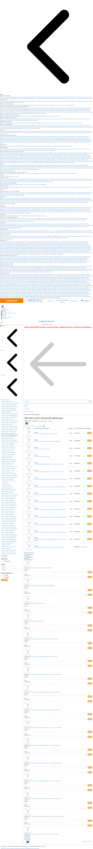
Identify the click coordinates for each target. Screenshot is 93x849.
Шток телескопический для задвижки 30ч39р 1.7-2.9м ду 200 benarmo (49, 508)
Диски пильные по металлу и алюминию (19, 149)
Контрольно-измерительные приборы (35, 282)
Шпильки (32, 169)
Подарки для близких (27, 232)
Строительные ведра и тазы (69, 226)
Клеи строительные (26, 118)
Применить (4, 580)
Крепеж (78, 131)
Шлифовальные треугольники (85, 98)
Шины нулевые (69, 270)
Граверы (86, 256)
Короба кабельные (48, 282)
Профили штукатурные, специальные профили (65, 220)
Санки (1, 251)
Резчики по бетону (54, 260)
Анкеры (11, 165)
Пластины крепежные (49, 166)
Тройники (77, 112)
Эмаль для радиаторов (48, 142)
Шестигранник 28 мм (13, 181)
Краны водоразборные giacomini (9, 489)
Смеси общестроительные (13, 237)
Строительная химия (58, 140)
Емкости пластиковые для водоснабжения (18, 109)
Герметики (12, 184)
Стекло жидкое (50, 140)
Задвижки (54, 125)
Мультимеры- (28, 146)
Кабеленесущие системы (61, 280)
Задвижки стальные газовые (8, 454)
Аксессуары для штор (30, 241)
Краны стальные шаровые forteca (9, 410)
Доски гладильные (22, 244)
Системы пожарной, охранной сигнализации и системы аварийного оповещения (24, 289)
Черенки (6, 228)
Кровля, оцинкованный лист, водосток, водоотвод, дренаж (66, 218)
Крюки (32, 166)
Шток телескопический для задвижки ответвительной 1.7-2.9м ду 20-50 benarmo (50, 539)
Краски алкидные (33, 138)
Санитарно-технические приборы (35, 200)
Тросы (56, 168)
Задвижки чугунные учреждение (9, 459)
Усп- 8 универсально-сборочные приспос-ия (19, 162)
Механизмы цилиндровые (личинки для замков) (30, 127)
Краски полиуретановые (79, 138)
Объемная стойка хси (14, 176)
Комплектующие (12, 127)
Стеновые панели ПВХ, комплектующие (16, 120)
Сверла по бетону (81, 149)
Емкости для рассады (45, 244)
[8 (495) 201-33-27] (6, 304)
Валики (18, 224)
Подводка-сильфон (73, 110)
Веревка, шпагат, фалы (26, 243)
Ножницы (11, 259)
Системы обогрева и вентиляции (77, 288)
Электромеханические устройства (7, 203)
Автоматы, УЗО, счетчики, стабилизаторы (19, 266)
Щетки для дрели (42, 181)
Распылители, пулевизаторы (80, 250)
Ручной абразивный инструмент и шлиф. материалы (23, 194)
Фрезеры (37, 262)
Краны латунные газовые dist (8, 433)
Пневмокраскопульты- (50, 187)
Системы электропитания (52, 291)
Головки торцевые (42, 207)
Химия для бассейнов (33, 113)
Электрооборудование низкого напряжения (20, 297)
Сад (33, 232)
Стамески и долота (62, 123)
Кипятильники (66, 244)
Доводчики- (34, 125)
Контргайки (75, 109)
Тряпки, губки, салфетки (69, 252)
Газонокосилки (69, 256)
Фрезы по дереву (77, 123)
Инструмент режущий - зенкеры (66, 154)
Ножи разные (69, 247)
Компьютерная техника (5, 282)
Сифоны (50, 112)
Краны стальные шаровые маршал (9, 417)
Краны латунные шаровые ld (8, 525)
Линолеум (50, 173)
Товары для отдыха (75, 132)
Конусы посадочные (14, 245)
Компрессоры (33, 258)
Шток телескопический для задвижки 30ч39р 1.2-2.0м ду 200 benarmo (49, 486)
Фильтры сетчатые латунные (8, 552)
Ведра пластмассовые (12, 243)
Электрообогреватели (70, 105)
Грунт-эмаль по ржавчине (68, 136)
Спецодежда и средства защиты (55, 232)
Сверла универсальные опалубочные (36, 150)
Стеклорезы (52, 226)
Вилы (56, 243)
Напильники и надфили (52, 210)
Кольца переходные (52, 109)
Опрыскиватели (30, 248)
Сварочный (2, 204)
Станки (44, 132)
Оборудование (48, 159)
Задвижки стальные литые (7, 450)
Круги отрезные (84, 97)
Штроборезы (49, 262)
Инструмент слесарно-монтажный (14, 158)
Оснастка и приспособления (68, 159)
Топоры (72, 123)
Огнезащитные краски (82, 139)
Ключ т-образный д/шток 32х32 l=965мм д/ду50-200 (45, 433)
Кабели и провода (71, 280)
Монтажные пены (34, 184)
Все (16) (50, 421)
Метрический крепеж (39, 166)
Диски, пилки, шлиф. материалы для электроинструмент (22, 192)
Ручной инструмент (4, 132)
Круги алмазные (37, 97)
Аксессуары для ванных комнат (17, 198)
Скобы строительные (8, 168)
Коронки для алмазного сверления (45, 149)
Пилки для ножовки (26, 180)
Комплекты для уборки (5, 245)
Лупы (78, 245)
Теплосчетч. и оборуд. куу (52, 202)
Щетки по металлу (17, 228)
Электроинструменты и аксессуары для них (71, 296)
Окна (84, 230)
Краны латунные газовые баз (8, 509)
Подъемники (16, 226)
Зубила (64, 207)
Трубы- (66, 202)
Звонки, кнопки (20, 267)
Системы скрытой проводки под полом (14, 291)
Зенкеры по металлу (32, 149)
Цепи (8, 169)
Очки (27, 215)
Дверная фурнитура (45, 116)
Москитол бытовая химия (5, 247)
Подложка (64, 173)
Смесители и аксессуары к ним (9, 521)
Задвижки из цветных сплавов (8, 449)
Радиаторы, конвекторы (39, 286)
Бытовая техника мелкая (9, 277)
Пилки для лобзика (17, 180)
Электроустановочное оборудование (38, 297)
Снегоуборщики (71, 260)
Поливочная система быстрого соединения (40, 250)
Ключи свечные (71, 209)
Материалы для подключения (6, 284)
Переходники (58, 110)
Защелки (6, 127)
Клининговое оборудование (70, 131)
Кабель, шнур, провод (33, 267)
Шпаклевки (75, 140)
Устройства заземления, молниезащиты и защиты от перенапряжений (49, 293)
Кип (73, 198)
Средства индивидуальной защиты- (24, 202)
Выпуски (85, 108)
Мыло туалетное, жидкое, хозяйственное (43, 247)
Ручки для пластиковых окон (79, 127)
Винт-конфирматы (28, 165)
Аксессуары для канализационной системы (26, 274)
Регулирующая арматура (21, 200)
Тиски (54, 211)
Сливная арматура (74, 200)
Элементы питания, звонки (46, 271)
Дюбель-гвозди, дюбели (59, 165)
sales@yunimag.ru (35, 301)
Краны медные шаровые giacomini (9, 528)
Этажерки (51, 254)
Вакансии (73, 301)
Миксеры (22, 225)
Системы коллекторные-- (42, 112)
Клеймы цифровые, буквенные (73, 207)
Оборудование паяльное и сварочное (82, 284)
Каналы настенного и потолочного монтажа (10, 281)
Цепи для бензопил (4, 181)
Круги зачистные (68, 97)
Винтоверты (51, 256)
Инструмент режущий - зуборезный (15, 155)
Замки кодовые (75, 125)
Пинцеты (2, 211)
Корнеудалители (23, 245)
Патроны (11, 180)
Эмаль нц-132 (57, 142)
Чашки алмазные (23, 98)
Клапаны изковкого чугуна (7, 401)
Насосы (7, 259)
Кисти (61, 224)
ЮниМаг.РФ (11, 301)
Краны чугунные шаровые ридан (9, 431)
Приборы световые (61, 285)
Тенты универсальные (45, 252)
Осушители (50, 259)
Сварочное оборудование (48, 200)
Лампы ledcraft (71, 267)
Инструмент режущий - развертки (78, 155)
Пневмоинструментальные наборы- (37, 187)
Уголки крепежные (62, 168)
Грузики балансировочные (21, 101)
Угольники (59, 146)
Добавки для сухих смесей (6, 138)
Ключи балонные (84, 207)
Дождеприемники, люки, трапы (39, 198)
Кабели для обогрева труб (46, 105)
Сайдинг (71, 118)
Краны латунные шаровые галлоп (9, 507)
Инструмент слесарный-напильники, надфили (69, 158)
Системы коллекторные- (31, 112)
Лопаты (7, 225)
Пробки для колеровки (5, 140)
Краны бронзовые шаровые (8, 445)
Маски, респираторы (21, 215)
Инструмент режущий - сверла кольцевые (31, 157)
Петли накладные (48, 127)
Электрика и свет (4, 133)
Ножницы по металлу (62, 210)
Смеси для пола (3, 237)
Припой (19, 269)
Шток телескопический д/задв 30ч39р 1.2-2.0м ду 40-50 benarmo (48, 471)
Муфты (38, 110)
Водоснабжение (21, 230)
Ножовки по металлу (81, 210)
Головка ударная (34, 207)
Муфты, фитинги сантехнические (21, 284)
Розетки (28, 269)
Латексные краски (20, 139)
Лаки (15, 139)
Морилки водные (39, 139)
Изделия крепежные (47, 278)
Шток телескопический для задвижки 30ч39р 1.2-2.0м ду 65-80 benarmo (50, 493)
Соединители (72, 112)
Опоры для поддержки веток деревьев (17, 248)
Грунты (13, 236)
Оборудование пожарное (41, 199)
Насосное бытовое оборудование (47, 110)
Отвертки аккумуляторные (59, 259)
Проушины (55, 127)
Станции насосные (82, 260)
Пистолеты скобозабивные (75, 225)
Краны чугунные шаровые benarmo (9, 428)
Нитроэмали (55, 139)
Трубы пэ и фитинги (6, 484)
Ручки (71, 127)
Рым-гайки (75, 166)
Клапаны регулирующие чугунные (9, 553)
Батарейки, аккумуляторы (34, 266)
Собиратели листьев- (47, 251)
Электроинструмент (70, 162)
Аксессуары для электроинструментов (44, 274)
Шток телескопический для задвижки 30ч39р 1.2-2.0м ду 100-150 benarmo (50, 478)
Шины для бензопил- (33, 181)
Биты (19, 179)
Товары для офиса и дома (86, 132)
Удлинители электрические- (6, 270)
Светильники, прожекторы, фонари (59, 269)
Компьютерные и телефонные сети (19, 282)
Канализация (35, 109)
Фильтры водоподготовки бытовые (76, 202)
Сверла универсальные (22, 150)
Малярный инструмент (87, 192)
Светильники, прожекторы (45, 269)
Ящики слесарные (26, 213)
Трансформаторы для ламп (86, 269)
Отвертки (88, 210)
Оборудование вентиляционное (28, 199)
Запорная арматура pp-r (7, 465)
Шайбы (11, 169)
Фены (30, 262)
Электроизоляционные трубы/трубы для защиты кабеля (48, 296)
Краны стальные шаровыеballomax (9, 536)
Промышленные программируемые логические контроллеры (79, 285)
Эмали (80, 140)
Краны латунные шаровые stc (8, 505)
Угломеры (54, 146)
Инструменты (34, 230)
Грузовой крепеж (45, 165)
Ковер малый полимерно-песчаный (42, 448)
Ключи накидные (33, 209)
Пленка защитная (4, 226)
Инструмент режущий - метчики (31, 155)
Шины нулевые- (76, 270)
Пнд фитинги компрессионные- (9, 481)
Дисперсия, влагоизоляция (33, 236)
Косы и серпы (30, 245)
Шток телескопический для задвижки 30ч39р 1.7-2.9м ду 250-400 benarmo (50, 516)
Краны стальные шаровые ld (8, 530)
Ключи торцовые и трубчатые (81, 209)
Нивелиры (33, 146)
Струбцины (31, 211)
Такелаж (48, 168)
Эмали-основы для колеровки (17, 142)
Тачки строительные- (80, 226)
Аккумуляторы (13, 256)
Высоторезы (63, 256)
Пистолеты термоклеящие (87, 225)
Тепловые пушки (19, 262)
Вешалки (21, 125)
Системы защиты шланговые (63, 288)
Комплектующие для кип (79, 198)
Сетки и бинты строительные (36, 226)
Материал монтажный (84, 282)
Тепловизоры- (48, 146)
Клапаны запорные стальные (8, 470)
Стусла (68, 123)
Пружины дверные (62, 127)
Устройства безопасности (27, 293)
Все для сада (42, 131)
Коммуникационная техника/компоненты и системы (40, 281)
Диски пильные (13, 123)
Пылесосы (31, 260)
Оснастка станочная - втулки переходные (30, 161)
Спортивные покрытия (72, 173)
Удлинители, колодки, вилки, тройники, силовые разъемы (25, 270)
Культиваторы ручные (47, 245)
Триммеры (25, 262)
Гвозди (40, 165)
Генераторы (80, 256)
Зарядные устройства (5, 258)
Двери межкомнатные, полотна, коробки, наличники (21, 116)
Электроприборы (36, 271)
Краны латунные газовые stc (8, 514)
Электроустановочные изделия (53, 297)
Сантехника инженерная (57, 286)
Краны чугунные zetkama (7, 543)
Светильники (66, 286)
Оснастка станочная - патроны (65, 161)
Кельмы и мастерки (55, 224)
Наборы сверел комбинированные (65, 149)
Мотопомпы (85, 258)
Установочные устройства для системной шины (10, 293)
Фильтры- (86, 202)
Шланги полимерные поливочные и (10, 466)
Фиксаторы (6, 128)
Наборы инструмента (25, 159)
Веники (19, 243)
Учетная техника (43, 295)
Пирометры (38, 146)
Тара (51, 292)
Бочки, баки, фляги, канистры (62, 241)
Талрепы (52, 168)
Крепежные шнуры (38, 245)
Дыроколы (28, 244)
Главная (26, 406)
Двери (26, 230)
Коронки (22, 179)
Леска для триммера (44, 179)
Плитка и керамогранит (45, 220)
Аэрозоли (17, 136)
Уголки (17, 113)
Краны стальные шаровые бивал (9, 541)
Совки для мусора (59, 251)
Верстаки (28, 207)
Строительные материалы (65, 132)
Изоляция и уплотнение (61, 198)
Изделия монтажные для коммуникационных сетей (63, 278)
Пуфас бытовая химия (69, 250)
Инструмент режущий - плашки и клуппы (61, 155)
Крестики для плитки (76, 224)
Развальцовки (22, 211)
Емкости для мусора (35, 244)
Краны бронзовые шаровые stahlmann (10, 441)
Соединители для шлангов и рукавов (23, 292)
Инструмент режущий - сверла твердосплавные (51, 157)
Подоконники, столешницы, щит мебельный (58, 118)
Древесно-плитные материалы (45, 218)
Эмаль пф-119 (77, 142)
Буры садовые (13, 224)
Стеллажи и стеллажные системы (38, 168)
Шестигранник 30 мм (23, 181)
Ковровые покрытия (38, 173)
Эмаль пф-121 (84, 142)
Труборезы (63, 211)
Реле (50, 286)
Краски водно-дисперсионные (44, 138)
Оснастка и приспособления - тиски (13, 161)
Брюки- (11, 215)
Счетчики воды (35, 202)
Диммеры (14, 267)
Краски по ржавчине (69, 138)
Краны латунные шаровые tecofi (9, 502)
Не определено (32, 284)
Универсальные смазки (86, 180)
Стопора (88, 127)
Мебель (66, 230)
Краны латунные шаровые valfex (9, 405)
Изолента (26, 267)
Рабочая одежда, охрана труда (27, 286)
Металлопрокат (12, 199)
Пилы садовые (68, 248)
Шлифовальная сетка (32, 98)
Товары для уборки (88, 232)
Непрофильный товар (41, 284)
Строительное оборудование (52, 132)
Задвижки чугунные (6, 544)
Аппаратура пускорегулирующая (77, 274)
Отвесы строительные (36, 225)
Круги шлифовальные (14, 98)
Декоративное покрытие (83, 136)
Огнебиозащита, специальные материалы (67, 139)
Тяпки (76, 252)
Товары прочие (61, 202)
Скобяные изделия (43, 232)
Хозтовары (8, 254)
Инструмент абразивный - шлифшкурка (73, 153)
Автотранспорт (13, 274)
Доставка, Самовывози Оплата (62, 301)
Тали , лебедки (49, 211)
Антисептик (12, 136)
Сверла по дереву (54, 123)
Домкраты (29, 101)
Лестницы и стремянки (77, 192)
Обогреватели (17, 259)
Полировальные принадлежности (38, 180)
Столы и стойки (59, 226)
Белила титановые (24, 136)
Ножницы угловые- (72, 210)
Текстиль (82, 232)
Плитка (20, 232)
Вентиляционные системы (34, 105)
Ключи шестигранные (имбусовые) (20, 210)
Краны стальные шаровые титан (9, 534)
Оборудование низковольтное (67, 284)
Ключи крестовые (25, 209)
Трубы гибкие (13, 113)
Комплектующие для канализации (65, 109)
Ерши (51, 244)
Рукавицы (44, 215)
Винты (34, 165)
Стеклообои (75, 118)
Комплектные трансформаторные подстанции (76, 281)
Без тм (6, 575)
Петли (43, 127)
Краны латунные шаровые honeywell (10, 403)
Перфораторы (68, 259)
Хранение (2, 233)
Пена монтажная (42, 184)
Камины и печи (55, 105)
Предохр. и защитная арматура (79, 199)
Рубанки (65, 260)
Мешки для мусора (86, 245)
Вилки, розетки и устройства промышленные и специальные (38, 277)
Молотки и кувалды (32, 210)
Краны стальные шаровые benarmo (10, 426)
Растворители (13, 140)
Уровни (63, 146)
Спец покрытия (43, 140)
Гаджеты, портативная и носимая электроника (62, 277)
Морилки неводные (47, 139)
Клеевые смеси (69, 236)
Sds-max (12, 179)
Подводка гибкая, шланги (66, 199)
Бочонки (11, 108)
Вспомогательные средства (57, 136)
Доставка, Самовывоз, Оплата (9, 313)
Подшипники (3, 162)
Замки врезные (68, 125)
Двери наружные (37, 116)
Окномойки (6, 248)
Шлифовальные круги (53, 98)
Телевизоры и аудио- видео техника (60, 292)
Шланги (63, 162)
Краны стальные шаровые (7, 532)
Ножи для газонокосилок (83, 179)
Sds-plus (16, 179)
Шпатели (10, 228)
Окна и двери (88, 230)
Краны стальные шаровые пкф (9, 520)
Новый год (80, 230)
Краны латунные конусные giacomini (10, 495)
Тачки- (38, 252)
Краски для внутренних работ (57, 138)
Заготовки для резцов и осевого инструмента (20, 153)
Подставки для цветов (26, 250)
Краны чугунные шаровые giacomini (10, 415)
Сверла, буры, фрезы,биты (56, 194)
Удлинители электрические (6, 239)
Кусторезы (51, 258)
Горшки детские (76, 243)
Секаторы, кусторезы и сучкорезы (10, 251)
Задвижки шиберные (6, 412)
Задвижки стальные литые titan (9, 546)
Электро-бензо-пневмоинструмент (78, 262)
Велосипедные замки (14, 125)
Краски (27, 138)
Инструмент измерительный (6, 154)
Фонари (33, 262)
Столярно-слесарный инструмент (17, 195)
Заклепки (73, 165)
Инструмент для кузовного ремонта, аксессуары (56, 101)
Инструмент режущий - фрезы (69, 157)
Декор (29, 230)
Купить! (89, 433)
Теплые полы (62, 105)
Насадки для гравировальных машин (58, 179)
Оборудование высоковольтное (53, 284)
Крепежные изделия (4, 199)
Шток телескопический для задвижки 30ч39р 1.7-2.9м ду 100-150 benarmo (50, 501)
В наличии (7, 561)
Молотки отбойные (74, 258)
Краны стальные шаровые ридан (9, 422)
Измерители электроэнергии (23, 258)
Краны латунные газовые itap (8, 512)
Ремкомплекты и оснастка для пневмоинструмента (66, 187)
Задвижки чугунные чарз (7, 456)
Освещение (2, 232)
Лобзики (55, 258)
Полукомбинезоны (37, 215)
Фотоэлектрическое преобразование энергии (71, 295)
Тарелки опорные (77, 180)
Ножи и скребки (27, 225)
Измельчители (13, 258)
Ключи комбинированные (15, 209)
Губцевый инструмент (51, 207)
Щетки (47, 254)
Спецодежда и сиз (38, 132)
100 (32, 426)
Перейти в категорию (4, 97)
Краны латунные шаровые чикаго (9, 527)
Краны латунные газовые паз (8, 511)
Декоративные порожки (15, 173)
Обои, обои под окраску (36, 118)
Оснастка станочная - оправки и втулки (49, 161)
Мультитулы (2, 259)
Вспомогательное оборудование (76, 108)
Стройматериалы (76, 232)
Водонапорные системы (63, 108)
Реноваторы (61, 260)
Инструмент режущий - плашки (45, 155)
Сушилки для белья (23, 252)
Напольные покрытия (73, 230)
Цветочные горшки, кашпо (17, 254)
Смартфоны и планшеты (9, 292)
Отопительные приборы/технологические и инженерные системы (41, 285)
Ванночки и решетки (24, 224)
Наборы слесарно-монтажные (6, 170)
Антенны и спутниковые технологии (62, 274)
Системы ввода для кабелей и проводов (47, 288)
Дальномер (12, 146)
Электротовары (8, 233)
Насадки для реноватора (72, 179)
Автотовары (12, 241)
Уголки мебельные (70, 168)
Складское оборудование (28, 132)
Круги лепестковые (77, 97)
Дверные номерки (28, 125)
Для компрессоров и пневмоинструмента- (19, 187)
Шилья (28, 254)
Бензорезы (31, 256)
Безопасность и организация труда (31, 131)
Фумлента (21, 113)
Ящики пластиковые (58, 254)
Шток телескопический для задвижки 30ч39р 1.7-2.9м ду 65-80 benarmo (50, 531)
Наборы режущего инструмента (37, 159)
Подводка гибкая (65, 110)
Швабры (25, 254)
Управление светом (43, 270)
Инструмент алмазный (87, 153)
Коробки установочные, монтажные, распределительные (51, 267)
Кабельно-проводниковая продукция (84, 280)
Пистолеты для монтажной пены (61, 225)
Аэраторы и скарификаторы (22, 256)
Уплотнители (89, 252)
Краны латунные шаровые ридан (9, 429)
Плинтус (54, 173)
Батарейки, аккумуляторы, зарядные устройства (74, 275)
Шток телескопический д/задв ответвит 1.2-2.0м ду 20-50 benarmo (49, 546)
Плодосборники (16, 250)
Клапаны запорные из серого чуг (9, 477)
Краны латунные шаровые (8, 479)
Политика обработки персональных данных (15, 848)
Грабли (82, 243)
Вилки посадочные (51, 243)
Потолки (52, 220)
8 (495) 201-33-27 (34, 300)
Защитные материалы (53, 236)
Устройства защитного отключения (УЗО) (57, 270)
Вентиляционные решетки (22, 105)
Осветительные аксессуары (20, 285)
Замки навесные (82, 125)
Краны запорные (19, 110)
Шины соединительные (86, 270)
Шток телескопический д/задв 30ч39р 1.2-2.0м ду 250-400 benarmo (49, 463)
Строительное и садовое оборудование (40, 292)
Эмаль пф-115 (63, 142)
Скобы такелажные (17, 168)
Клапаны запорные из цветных (9, 468)
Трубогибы (58, 211)
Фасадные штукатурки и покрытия (37, 237)
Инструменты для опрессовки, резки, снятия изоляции (21, 280)
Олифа (89, 139)
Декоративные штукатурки (21, 236)
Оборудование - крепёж (56, 159)
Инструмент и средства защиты (82, 278)
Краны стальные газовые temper (9, 550)
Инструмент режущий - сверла (15, 157)
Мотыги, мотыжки (15, 247)
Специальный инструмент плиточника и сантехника (74, 194)
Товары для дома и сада (82, 292)
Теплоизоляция (29, 221)
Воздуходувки (57, 256)
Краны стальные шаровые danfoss (9, 539)
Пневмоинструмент (88, 161)
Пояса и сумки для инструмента (11, 211)
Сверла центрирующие (50, 150)
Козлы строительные (67, 224)
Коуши (81, 165)
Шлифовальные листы (74, 98)
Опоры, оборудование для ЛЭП (7, 285)
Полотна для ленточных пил (52, 180)
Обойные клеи (45, 118)
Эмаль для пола (28, 142)
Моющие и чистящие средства (26, 247)
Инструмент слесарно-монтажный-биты (31, 158)
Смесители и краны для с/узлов (86, 200)
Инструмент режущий (53, 154)
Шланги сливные (41, 113)
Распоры (27, 211)
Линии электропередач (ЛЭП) (72, 282)
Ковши (71, 244)
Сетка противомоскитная (23, 251)
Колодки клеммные (24, 281)
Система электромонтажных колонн (8, 288)
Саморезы (80, 166)
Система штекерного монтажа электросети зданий (80, 286)
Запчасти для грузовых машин (38, 101)
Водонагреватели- (28, 198)
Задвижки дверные (60, 125)
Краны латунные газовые (7, 491)
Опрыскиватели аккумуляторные (27, 259)
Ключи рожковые (63, 209)
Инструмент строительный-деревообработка (10, 159)
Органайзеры (37, 248)
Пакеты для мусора (54, 248)
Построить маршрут (6, 317)
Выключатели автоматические (74, 266)
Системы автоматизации (21, 288)
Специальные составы (25, 237)
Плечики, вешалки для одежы (6, 250)
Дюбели (51, 165)
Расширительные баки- (10, 200)
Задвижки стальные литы (7, 424)
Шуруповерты (68, 262)
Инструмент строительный (86, 158)
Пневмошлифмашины (24, 260)
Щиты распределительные (26, 271)
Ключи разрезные (56, 209)
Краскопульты (39, 258)
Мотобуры (80, 258)
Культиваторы (45, 258)
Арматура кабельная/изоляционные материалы (27, 275)
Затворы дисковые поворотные (9, 447)
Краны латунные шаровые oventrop (10, 406)
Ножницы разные (76, 247)
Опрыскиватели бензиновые (41, 259)
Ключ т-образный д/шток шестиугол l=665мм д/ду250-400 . (47, 440)
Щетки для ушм (49, 181)
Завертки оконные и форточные (44, 125)
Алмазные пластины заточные (16, 97)
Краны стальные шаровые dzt (8, 537)
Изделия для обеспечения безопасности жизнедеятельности (28, 278)
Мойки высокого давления (63, 258)
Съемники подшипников (40, 211)
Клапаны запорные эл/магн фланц (9, 475)
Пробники (24, 269)
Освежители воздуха (44, 248)
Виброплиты (45, 256)
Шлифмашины (42, 262)
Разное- (68, 127)
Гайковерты (75, 256)
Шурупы (36, 169)
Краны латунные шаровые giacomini (10, 413)
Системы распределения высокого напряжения (53, 289)
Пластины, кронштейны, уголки (61, 166)
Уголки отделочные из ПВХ (32, 120)
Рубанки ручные (45, 123)
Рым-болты (70, 166)
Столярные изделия (67, 232)
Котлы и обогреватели (57, 282)
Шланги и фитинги (82, 187)
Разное (1, 189)
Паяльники (15, 269)
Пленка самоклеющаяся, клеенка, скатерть (81, 248)
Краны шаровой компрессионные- (9, 440)
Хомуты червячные (79, 168)
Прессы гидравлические (83, 101)
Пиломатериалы (9, 220)
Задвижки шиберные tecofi (8, 463)
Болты (22, 165)
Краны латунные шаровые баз (8, 496)
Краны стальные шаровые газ (8, 443)
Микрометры (22, 146)
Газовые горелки (69, 243)
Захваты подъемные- (34, 224)
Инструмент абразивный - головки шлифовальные (52, 153)
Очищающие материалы (79, 236)
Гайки (37, 165)
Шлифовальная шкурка (43, 98)
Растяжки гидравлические (10, 102)
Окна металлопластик (55, 116)
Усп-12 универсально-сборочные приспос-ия (39, 162)
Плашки (75, 149)
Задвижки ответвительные (7, 438)
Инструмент (47, 131)
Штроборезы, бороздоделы (58, 262)
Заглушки (30, 109)
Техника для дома (73, 292)
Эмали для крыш (6, 142)
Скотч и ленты (47, 226)
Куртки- (14, 215)
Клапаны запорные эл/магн (8, 419)
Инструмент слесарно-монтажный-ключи (50, 158)
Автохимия (12, 101)
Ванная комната (81, 241)
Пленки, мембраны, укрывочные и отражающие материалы (26, 220)
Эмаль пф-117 (70, 142)
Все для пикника (61, 243)
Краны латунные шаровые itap (8, 498)
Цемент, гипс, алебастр (51, 237)
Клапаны (40, 109)
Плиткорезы (10, 226)
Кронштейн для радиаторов (19, 166)
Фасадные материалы (68, 140)
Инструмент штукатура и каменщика (63, 192)
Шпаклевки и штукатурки (61, 237)
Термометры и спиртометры (57, 252)
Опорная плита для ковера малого (42, 455)
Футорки (26, 113)
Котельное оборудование (10, 110)
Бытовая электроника (20, 277)
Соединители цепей (26, 168)
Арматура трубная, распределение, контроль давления (50, 275)
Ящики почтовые (36, 128)
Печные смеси (88, 236)
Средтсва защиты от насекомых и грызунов (73, 251)
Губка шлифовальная (28, 97)
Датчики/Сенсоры (77, 277)
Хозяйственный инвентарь (56, 162)
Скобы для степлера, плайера (65, 180)
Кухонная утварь (56, 245)
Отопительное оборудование (53, 199)
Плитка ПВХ (59, 173)
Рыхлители (89, 250)
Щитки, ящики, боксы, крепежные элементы (10, 271)
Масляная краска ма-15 (30, 139)
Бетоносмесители (38, 256)
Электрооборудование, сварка (7, 263)
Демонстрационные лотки (11, 244)
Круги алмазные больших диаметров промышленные (53, 97)
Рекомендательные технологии (32, 848)
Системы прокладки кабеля (73, 269)
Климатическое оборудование (57, 131)
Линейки (17, 146)
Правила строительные (25, 226)
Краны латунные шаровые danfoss (9, 504)
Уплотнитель (3, 254)
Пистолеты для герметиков (48, 225)
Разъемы (47, 286)
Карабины (78, 165)
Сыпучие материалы (21, 221)
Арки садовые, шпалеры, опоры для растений (45, 241)
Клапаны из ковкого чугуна (8, 472)
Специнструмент (19, 102)
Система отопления (11, 112)
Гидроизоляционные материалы (17, 218)
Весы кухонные (35, 243)
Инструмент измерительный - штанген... (39, 154)
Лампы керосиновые (64, 245)
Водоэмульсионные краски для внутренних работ (39, 136)
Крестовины (33, 110)
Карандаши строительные (45, 224)
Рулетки (43, 146)
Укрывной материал (82, 252)
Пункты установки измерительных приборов (10, 286)
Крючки (18, 127)
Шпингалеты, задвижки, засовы (25, 128)
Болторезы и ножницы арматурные (17, 207)
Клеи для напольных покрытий (27, 173)
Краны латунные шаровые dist (8, 436)
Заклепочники (59, 207)
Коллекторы (45, 109)
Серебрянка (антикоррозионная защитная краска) (28, 140)
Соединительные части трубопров (7, 202)
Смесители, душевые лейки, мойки (60, 112)
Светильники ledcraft (34, 269)
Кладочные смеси (62, 236)
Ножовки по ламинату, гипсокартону (34, 123)
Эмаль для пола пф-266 (37, 142)
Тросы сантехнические (84, 112)
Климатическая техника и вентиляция (49, 230)
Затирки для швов (44, 236)
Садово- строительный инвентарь (42, 194)
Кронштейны (28, 166)
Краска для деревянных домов (19, 138)
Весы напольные (42, 243)
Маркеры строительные (14, 225)
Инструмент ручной (4, 280)
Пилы (73, 259)
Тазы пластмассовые (32, 252)
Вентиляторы (13, 105)
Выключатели (64, 266)
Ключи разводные (47, 209)
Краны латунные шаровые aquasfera (10, 421)
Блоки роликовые (17, 165)
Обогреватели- (83, 247)
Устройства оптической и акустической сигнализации (27, 295)
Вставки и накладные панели (54, 266)
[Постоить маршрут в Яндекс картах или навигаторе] (3, 304)
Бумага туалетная (73, 241)
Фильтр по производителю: (31, 420)
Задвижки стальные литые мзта (9, 452)
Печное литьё (62, 248)
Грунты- (76, 136)
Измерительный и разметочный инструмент (45, 192)
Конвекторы (88, 198)
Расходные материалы (86, 131)
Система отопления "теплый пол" (62, 200)
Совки (53, 251)
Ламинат (45, 173)
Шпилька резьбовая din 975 (23, 169)
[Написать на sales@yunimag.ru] (4, 304)
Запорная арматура (51, 198)
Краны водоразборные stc (7, 488)
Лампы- (76, 267)
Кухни (62, 230)
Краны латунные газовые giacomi (9, 516)
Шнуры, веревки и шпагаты (40, 254)
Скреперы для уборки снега (36, 251)
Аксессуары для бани (20, 241)
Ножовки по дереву (21, 123)
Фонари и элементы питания (53, 295)
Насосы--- (19, 199)
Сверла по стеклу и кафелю (10, 150)
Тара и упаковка (42, 202)
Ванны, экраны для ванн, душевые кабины (23, 108)
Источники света (37, 280)
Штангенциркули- (69, 146)
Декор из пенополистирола (16, 118)
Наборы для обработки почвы (59, 247)
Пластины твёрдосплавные (78, 161)
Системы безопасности (33, 288)
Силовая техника (18, 132)
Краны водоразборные (7, 486)
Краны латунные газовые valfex (9, 408)
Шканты (15, 169)
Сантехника (11, 132)
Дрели (89, 256)
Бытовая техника (13, 230)
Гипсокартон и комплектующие (31, 218)
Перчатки (31, 215)
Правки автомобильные (72, 101)
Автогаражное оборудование (16, 131)
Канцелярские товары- (58, 244)
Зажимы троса (68, 165)
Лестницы (84, 224)
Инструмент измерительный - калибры (21, 154)
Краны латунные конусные (8, 493)
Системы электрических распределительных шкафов (35, 291)
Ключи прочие (40, 209)
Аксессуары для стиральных (8, 523)
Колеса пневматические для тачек (80, 244)
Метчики (55, 149)
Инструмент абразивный (35, 153)
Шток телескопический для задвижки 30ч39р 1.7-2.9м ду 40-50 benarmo (50, 524)
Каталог (39, 230)
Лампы (65, 267)
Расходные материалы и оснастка (41, 260)
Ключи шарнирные (8, 210)
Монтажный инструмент (5, 194)
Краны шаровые (27, 110)
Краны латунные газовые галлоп (9, 518)
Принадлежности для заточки (57, 250)
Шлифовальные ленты (63, 98)
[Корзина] (1, 304)
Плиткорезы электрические (13, 260)
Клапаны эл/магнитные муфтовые (9, 473)
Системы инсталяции (21, 112)
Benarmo (7, 577)
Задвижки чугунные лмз (7, 457)
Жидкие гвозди (18, 184)
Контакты (50, 301)
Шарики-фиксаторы (13, 128)
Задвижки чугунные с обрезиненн (9, 461)
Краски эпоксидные (9, 139)
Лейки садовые (73, 245)
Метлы (80, 245)
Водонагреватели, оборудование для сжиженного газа (45, 108)
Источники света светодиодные (48, 280)
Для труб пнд (5, 482)
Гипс (11, 236)
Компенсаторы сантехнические (59, 281)
